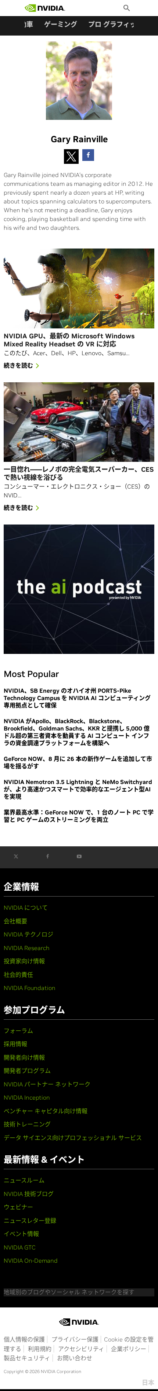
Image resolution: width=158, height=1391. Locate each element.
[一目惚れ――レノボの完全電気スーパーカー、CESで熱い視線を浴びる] (79, 422)
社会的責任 (18, 974)
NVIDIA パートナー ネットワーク (47, 1084)
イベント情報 (21, 1233)
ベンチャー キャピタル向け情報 (45, 1111)
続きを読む (18, 365)
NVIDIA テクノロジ (28, 934)
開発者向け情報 (24, 1057)
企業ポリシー (128, 1349)
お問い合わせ (74, 1358)
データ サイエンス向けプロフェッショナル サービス (73, 1137)
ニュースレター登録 (30, 1220)
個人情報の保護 (24, 1339)
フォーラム (18, 1030)
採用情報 (15, 1044)
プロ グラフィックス (118, 24)
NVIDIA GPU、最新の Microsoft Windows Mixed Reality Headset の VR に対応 (69, 340)
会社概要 (15, 921)
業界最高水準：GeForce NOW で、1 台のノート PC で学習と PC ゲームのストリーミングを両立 (79, 816)
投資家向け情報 (24, 961)
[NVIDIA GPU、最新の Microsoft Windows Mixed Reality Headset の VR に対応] (79, 288)
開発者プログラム (27, 1070)
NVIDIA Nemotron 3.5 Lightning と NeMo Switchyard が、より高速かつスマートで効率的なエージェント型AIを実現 (78, 789)
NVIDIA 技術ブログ (29, 1193)
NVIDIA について (26, 907)
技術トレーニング (27, 1124)
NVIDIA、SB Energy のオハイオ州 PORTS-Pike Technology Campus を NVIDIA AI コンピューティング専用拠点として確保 (77, 698)
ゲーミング (60, 24)
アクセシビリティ (81, 1349)
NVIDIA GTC (20, 1247)
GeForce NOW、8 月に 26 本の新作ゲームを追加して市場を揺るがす (78, 762)
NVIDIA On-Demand (31, 1260)
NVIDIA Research (27, 948)
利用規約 (39, 1349)
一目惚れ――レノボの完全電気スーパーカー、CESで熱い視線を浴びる (79, 473)
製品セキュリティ (27, 1358)
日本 (148, 1383)
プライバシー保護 (74, 1339)
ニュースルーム (24, 1180)
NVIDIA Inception (27, 1097)
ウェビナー (18, 1207)
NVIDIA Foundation (29, 987)
